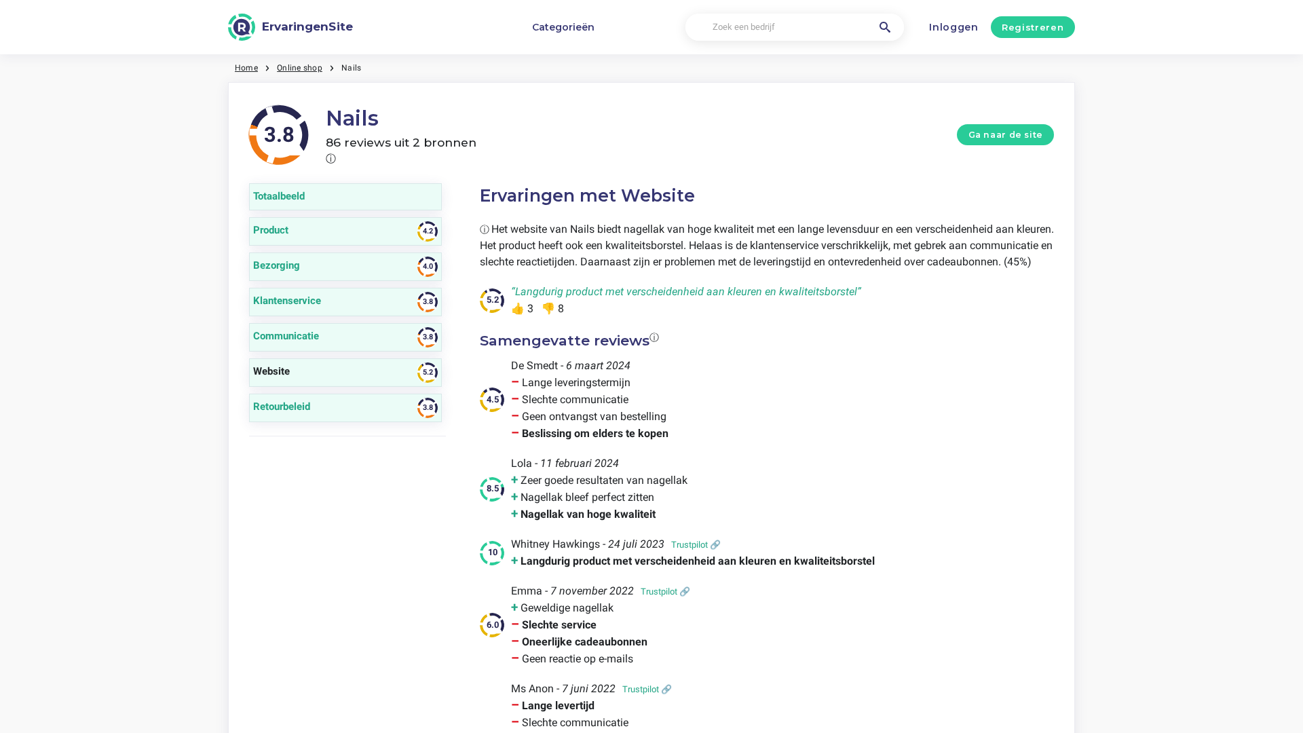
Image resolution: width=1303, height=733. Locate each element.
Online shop (299, 68)
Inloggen (954, 27)
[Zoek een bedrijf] (885, 27)
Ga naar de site (1005, 135)
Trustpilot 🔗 (696, 545)
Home (246, 68)
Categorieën (563, 27)
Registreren (1032, 27)
